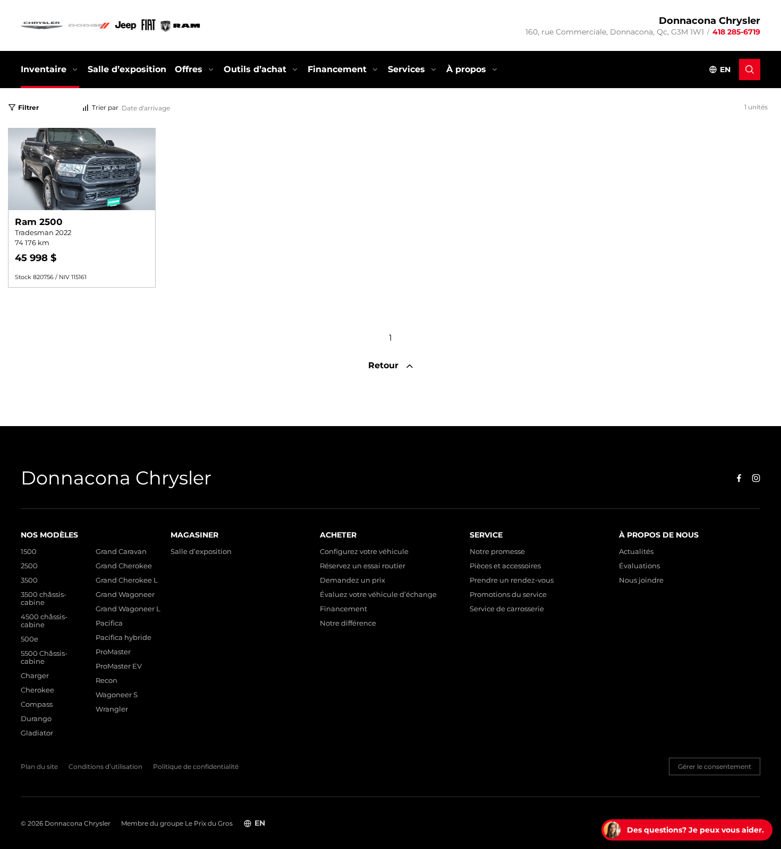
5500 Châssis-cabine (44, 657)
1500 (29, 552)
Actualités (636, 552)
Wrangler (112, 709)
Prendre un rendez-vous (512, 580)
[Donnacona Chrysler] (111, 25)
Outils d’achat (255, 69)
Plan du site (39, 766)
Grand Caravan (121, 552)
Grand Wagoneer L (128, 609)
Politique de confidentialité (196, 766)
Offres (188, 69)
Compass (37, 704)
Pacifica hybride (123, 638)
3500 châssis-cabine (43, 599)
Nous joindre (641, 580)
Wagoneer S (117, 695)
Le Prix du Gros (209, 823)
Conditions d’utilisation (105, 766)
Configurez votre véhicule (364, 552)
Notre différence (348, 623)
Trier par (105, 108)
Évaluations (639, 566)
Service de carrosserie (507, 609)
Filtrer (28, 107)
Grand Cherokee (124, 566)
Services (406, 69)
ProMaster (113, 652)
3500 (29, 580)
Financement (337, 69)
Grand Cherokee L (127, 580)
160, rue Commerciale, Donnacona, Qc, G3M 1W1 (614, 32)
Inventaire (43, 69)
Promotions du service (508, 595)
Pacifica (109, 623)
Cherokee (37, 690)
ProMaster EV (119, 666)
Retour (384, 365)
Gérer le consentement (714, 766)
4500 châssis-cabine (44, 621)
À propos (466, 69)
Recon (106, 681)
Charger (35, 676)
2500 (29, 566)
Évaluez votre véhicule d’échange (378, 595)
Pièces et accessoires (505, 566)
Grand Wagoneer (125, 595)
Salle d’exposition (127, 69)
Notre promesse (497, 552)
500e (29, 639)
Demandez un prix (352, 580)
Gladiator (37, 733)
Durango (36, 719)
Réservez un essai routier (362, 566)
